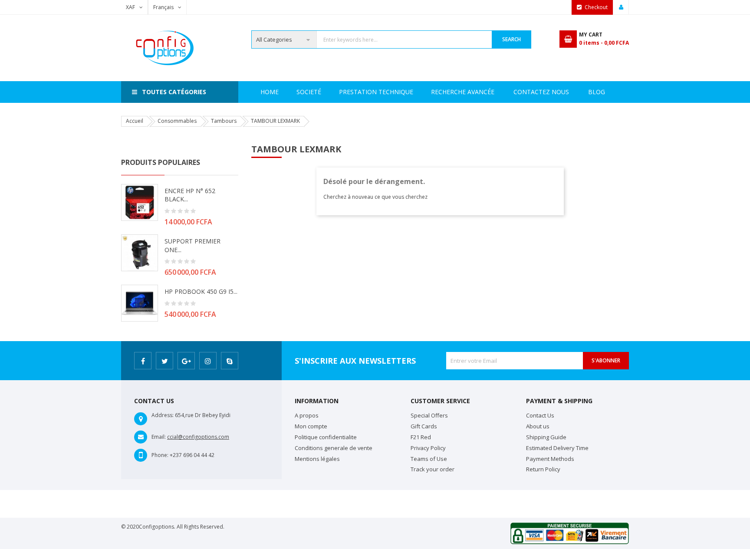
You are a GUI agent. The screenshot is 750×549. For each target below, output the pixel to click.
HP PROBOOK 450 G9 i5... (200, 291)
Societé (308, 92)
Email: (158, 437)
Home (269, 92)
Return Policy (543, 469)
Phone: (159, 455)
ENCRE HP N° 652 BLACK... (189, 195)
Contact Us (540, 415)
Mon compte (311, 426)
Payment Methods (550, 459)
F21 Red (421, 437)
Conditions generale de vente (333, 448)
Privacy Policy (428, 448)
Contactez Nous (541, 92)
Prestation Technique (376, 92)
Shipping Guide (546, 437)
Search (511, 39)
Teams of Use (429, 459)
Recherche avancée (462, 92)
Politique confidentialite (326, 437)
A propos (307, 415)
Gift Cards (424, 426)
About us (537, 426)
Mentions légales (317, 459)
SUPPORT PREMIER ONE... (192, 245)
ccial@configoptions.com (198, 437)
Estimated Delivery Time (557, 448)
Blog (596, 92)
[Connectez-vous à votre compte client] (621, 7)
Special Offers (429, 415)
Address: (162, 415)
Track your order (432, 469)
